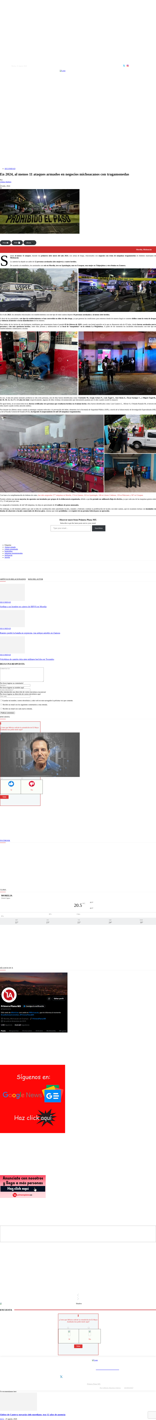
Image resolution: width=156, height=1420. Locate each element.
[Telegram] (26, 566)
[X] (11, 566)
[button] (52, 453)
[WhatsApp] (18, 566)
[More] (43, 566)
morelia (7, 557)
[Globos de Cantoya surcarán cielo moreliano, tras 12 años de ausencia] (18, 1410)
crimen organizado (11, 549)
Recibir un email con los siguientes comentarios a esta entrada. (25, 705)
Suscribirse (99, 528)
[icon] (124, 65)
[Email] (33, 566)
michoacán (8, 555)
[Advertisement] (78, 143)
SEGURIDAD (10, 169)
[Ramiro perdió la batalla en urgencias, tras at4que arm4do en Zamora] (12, 626)
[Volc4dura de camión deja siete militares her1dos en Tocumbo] (12, 653)
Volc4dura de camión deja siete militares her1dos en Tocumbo (27, 659)
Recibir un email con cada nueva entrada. (17, 709)
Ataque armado (10, 547)
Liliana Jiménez (5, 182)
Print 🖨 (5, 243)
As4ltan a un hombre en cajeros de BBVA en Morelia (23, 606)
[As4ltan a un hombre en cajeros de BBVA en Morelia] (12, 600)
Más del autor (35, 579)
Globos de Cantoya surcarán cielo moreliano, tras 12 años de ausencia (32, 1414)
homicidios (8, 551)
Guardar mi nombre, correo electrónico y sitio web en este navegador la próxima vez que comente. (37, 701)
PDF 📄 (17, 243)
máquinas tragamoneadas (14, 553)
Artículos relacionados (13, 579)
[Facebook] (3, 566)
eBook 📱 (30, 243)
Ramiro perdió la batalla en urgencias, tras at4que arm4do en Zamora (30, 633)
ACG (2, 1419)
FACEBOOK (5, 840)
